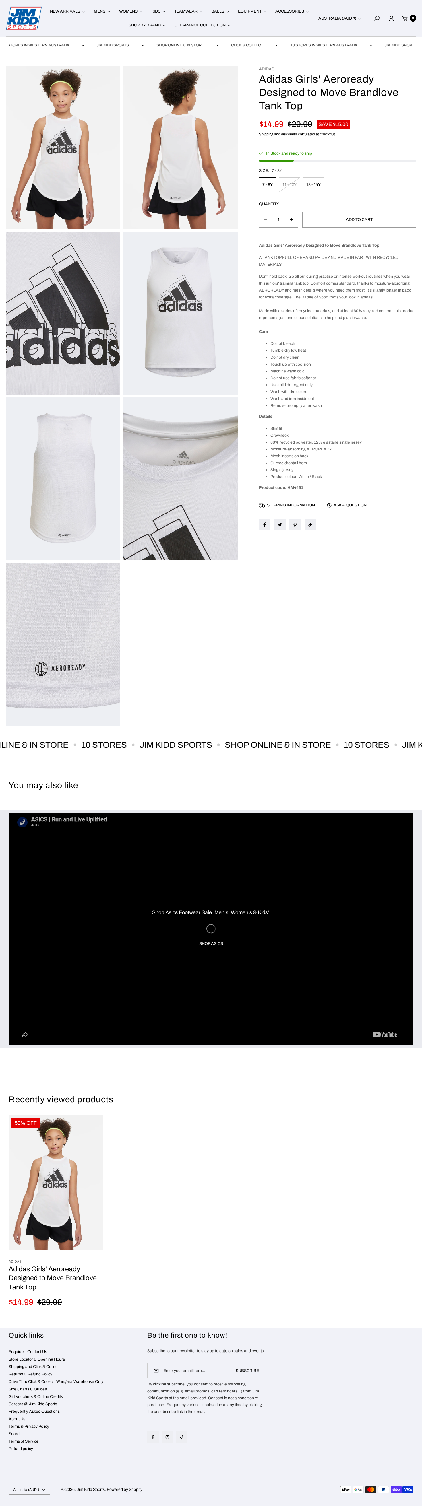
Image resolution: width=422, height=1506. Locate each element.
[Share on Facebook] (264, 524)
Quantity (269, 204)
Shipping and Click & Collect (34, 1367)
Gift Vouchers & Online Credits (36, 1396)
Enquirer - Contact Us (28, 1352)
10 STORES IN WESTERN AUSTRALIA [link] (281, 45)
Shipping (266, 135)
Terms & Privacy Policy (29, 1426)
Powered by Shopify (124, 1489)
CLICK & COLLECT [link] (204, 45)
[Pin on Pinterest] (295, 524)
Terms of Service (23, 1441)
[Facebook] (153, 1437)
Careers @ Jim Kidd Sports (33, 1404)
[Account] (391, 18)
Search (15, 1434)
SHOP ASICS (211, 943)
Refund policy (21, 1449)
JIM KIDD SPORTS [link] (70, 45)
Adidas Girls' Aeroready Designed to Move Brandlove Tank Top (53, 1278)
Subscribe (247, 1371)
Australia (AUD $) (337, 18)
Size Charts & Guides (28, 1389)
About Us (17, 1419)
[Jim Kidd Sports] (24, 18)
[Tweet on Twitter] (280, 524)
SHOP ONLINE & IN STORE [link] (137, 45)
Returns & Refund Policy (30, 1374)
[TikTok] (181, 1437)
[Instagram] (167, 1437)
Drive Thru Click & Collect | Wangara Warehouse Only (56, 1381)
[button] (67, 11)
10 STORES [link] (69, 744)
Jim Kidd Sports (91, 1489)
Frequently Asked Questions (34, 1411)
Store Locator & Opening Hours (37, 1359)
